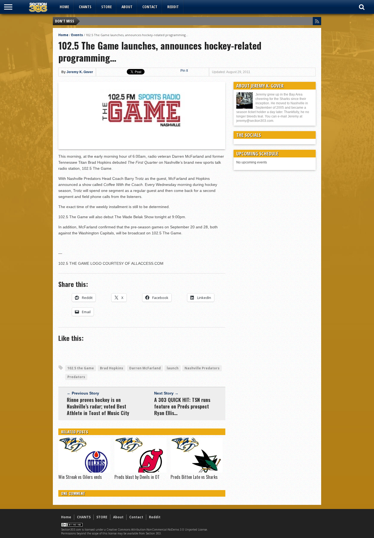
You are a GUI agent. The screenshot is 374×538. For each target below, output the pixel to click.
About (127, 6)
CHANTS (85, 6)
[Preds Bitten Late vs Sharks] (197, 471)
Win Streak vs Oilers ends (80, 477)
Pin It (184, 71)
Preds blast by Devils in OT (137, 477)
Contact (149, 6)
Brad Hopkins (111, 368)
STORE (106, 6)
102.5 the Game (80, 368)
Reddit (173, 6)
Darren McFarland (145, 368)
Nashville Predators (202, 368)
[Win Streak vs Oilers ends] (84, 471)
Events (77, 35)
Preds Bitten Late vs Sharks (194, 477)
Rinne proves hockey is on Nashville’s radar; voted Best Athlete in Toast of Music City (98, 406)
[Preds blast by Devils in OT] (140, 471)
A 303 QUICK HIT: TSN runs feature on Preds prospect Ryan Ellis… (182, 406)
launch (173, 368)
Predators (76, 377)
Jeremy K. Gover (80, 72)
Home (64, 6)
